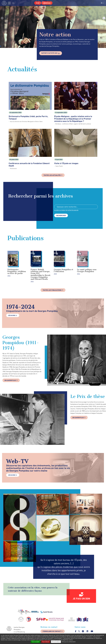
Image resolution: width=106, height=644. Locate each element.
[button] (104, 18)
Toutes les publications (52, 290)
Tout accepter (36, 642)
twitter (79, 631)
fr (102, 3)
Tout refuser (45, 642)
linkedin (87, 631)
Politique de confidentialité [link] (68, 641)
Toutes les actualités (52, 175)
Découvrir (11, 315)
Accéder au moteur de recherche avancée (66, 210)
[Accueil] (4, 3)
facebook (76, 631)
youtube (92, 631)
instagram (83, 631)
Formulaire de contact (52, 631)
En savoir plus (10, 380)
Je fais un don (81, 598)
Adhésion (47, 3)
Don (37, 3)
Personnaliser (56, 642)
